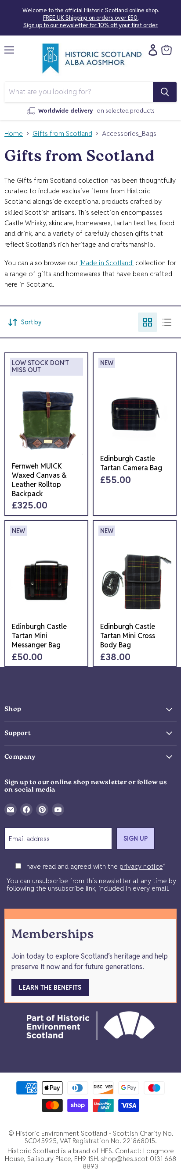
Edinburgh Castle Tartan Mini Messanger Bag (39, 636)
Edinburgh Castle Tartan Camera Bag (131, 463)
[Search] (165, 92)
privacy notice (141, 866)
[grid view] (147, 322)
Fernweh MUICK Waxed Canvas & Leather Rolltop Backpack (39, 480)
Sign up (135, 838)
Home (13, 133)
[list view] (167, 322)
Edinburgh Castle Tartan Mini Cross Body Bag (127, 636)
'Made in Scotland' (107, 263)
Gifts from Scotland (62, 133)
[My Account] (150, 50)
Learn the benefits (50, 987)
